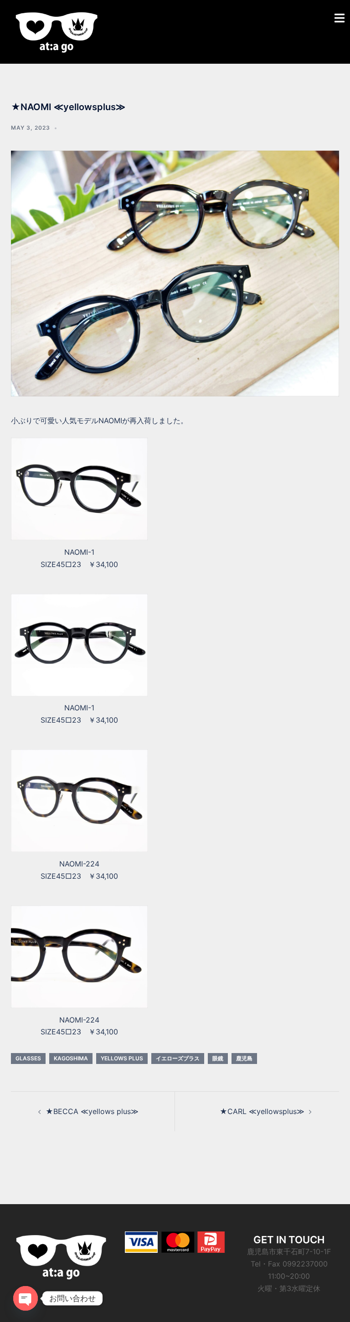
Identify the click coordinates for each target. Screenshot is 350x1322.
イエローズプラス (178, 1058)
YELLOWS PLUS (122, 1058)
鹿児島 (244, 1058)
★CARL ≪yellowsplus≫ (262, 1111)
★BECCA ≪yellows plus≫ (92, 1111)
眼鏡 (217, 1058)
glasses (28, 1058)
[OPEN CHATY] (25, 1298)
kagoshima (71, 1058)
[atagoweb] (56, 30)
